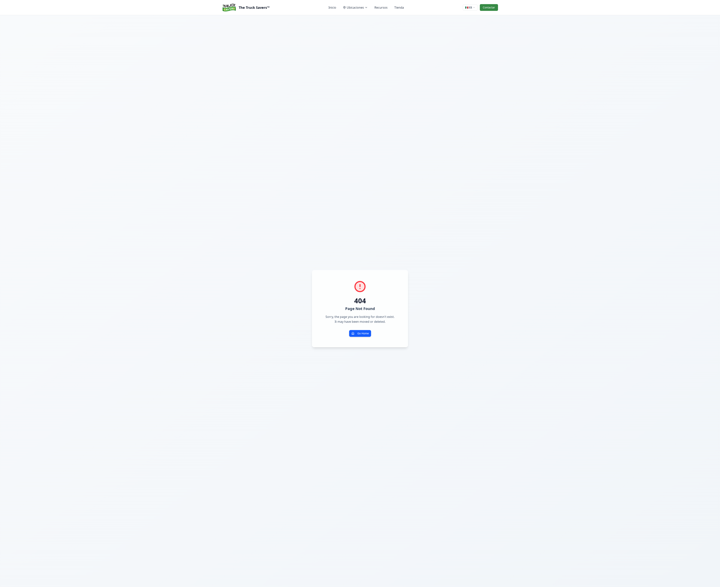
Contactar (489, 7)
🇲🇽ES (468, 7)
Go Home (363, 333)
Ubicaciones (355, 7)
